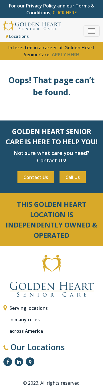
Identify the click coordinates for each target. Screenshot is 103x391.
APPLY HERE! (66, 54)
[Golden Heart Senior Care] (51, 276)
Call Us (73, 177)
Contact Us (35, 177)
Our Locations (36, 347)
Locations (18, 36)
